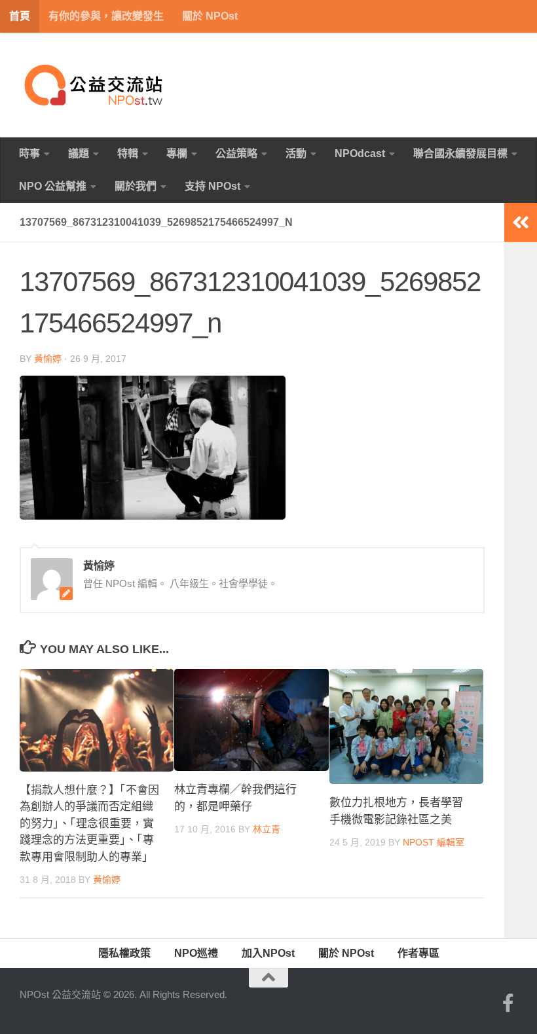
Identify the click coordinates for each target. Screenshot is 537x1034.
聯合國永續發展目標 (460, 153)
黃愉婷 (48, 358)
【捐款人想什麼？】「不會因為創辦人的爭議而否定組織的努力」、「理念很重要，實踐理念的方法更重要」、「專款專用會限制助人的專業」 (89, 823)
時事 (29, 153)
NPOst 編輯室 (433, 842)
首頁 (19, 16)
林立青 (266, 829)
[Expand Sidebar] (520, 222)
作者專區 (418, 953)
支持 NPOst (212, 186)
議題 (78, 153)
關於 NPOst (210, 16)
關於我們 (136, 186)
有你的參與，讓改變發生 (106, 16)
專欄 (176, 153)
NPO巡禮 (196, 953)
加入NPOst (268, 953)
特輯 (127, 153)
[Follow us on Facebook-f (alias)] (508, 1003)
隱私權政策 (124, 953)
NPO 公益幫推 (52, 186)
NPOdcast (360, 153)
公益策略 (236, 153)
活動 (296, 153)
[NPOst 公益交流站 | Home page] (95, 85)
